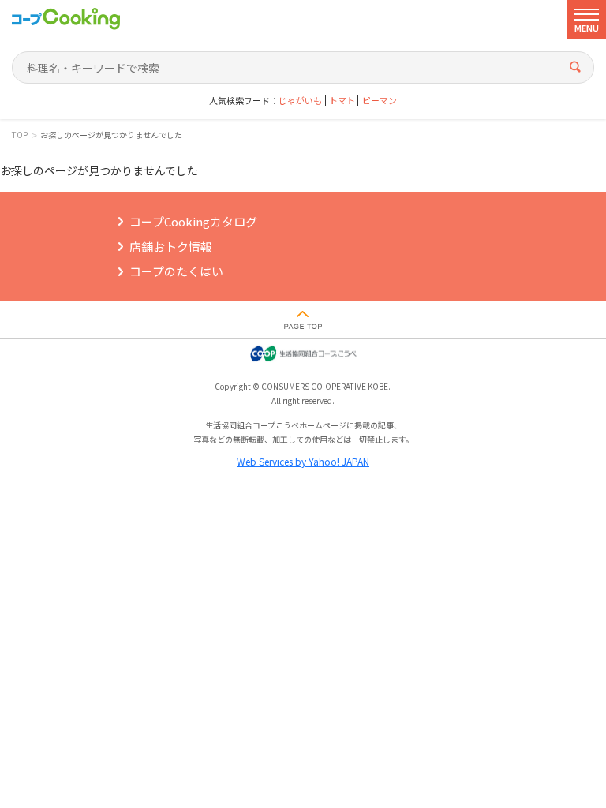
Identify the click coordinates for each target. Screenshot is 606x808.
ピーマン (379, 100)
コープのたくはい (176, 271)
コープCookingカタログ (193, 221)
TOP (20, 135)
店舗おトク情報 (170, 246)
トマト (342, 100)
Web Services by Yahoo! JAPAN (303, 461)
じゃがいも (300, 100)
